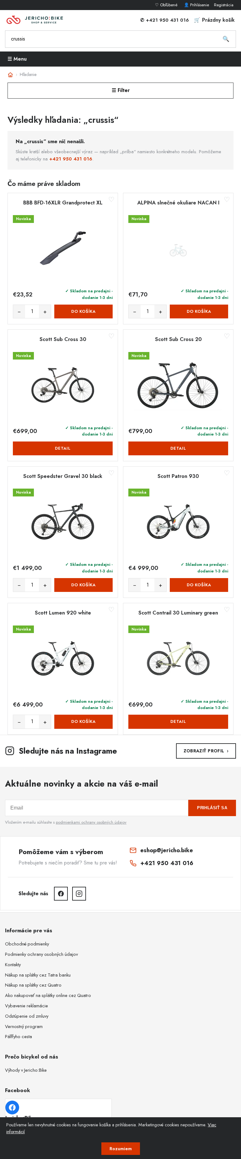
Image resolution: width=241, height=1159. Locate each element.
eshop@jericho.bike (166, 850)
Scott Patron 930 (178, 476)
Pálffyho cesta (18, 1036)
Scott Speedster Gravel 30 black (62, 476)
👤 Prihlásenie (196, 5)
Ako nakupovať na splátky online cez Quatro (48, 995)
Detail (63, 448)
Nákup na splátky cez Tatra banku (38, 975)
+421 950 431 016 (70, 158)
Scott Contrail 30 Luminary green (178, 612)
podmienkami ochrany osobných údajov (91, 822)
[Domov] (10, 75)
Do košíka (83, 311)
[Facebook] (61, 894)
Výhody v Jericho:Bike (26, 1070)
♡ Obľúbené (167, 5)
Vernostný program (24, 1026)
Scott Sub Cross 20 (178, 339)
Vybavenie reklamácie (26, 1005)
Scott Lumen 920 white (63, 612)
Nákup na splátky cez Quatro (33, 985)
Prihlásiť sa (212, 807)
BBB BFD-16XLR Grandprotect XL (63, 202)
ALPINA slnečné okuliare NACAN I (178, 202)
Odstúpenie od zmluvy (26, 1016)
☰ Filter (121, 90)
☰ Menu (17, 58)
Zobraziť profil (206, 751)
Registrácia (223, 5)
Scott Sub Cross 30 (63, 339)
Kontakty (13, 964)
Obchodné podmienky (27, 943)
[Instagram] (79, 894)
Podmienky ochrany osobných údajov (41, 954)
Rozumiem (121, 1148)
